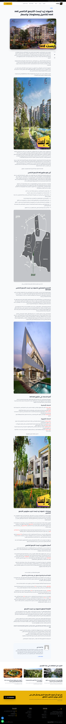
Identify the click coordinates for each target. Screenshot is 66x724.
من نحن (40, 3)
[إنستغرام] (60, 715)
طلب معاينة (8, 3)
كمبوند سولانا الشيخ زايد (35, 168)
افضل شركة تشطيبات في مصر (27, 284)
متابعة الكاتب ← (40, 656)
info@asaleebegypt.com (51, 0)
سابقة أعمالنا (31, 3)
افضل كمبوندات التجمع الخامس (28, 638)
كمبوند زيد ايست (27, 572)
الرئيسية (44, 3)
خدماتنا (36, 3)
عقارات (51, 8)
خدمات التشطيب (44, 714)
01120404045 (59, 0)
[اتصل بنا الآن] (2, 718)
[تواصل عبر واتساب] (2, 721)
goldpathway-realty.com (26, 74)
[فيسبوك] (61, 715)
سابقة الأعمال (44, 715)
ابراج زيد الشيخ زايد (29, 434)
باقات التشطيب (25, 3)
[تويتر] (58, 715)
